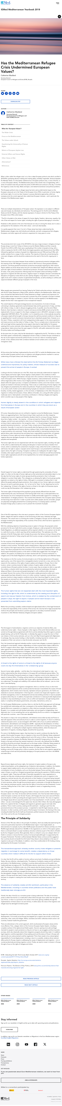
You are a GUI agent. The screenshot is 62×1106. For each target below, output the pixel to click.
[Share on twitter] (2, 93)
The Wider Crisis (7, 132)
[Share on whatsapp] (10, 93)
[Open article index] (59, 16)
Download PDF (15, 101)
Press (2, 1059)
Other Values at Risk (8, 158)
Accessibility (49, 1096)
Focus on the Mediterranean (11, 136)
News (2, 1055)
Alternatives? (6, 162)
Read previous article (31, 978)
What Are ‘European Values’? (11, 128)
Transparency (5, 1063)
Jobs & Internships (31, 1080)
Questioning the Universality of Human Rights (15, 145)
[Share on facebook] (6, 93)
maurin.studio (58, 1101)
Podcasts (3, 1057)
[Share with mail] (17, 93)
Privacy (59, 1096)
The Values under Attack (10, 140)
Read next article (31, 985)
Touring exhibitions (6, 1061)
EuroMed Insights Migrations (9, 1038)
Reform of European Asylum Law (13, 150)
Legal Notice (55, 1096)
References (5, 166)
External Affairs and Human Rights (13, 154)
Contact (3, 1064)
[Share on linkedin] (14, 93)
